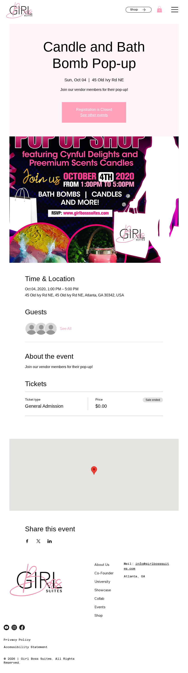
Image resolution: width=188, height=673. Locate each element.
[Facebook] (22, 627)
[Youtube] (6, 627)
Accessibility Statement (25, 647)
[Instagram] (14, 627)
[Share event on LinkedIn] (49, 541)
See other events (94, 115)
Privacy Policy (17, 639)
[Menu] (175, 9)
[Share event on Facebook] (27, 541)
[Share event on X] (38, 541)
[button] (159, 9)
